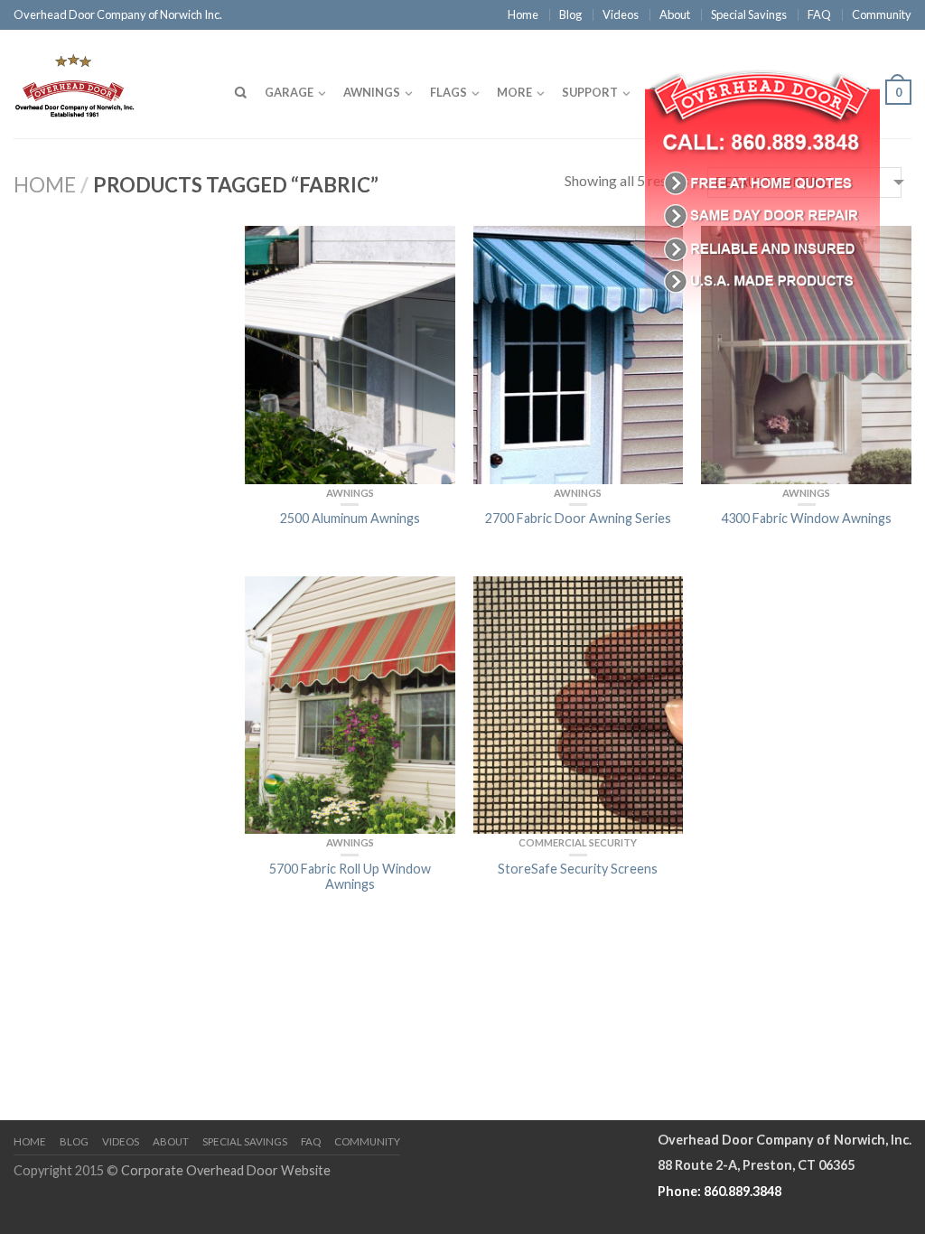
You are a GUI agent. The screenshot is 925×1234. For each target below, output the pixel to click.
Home (523, 14)
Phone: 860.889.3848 (719, 1191)
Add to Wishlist (432, 248)
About (674, 14)
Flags (448, 92)
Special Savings (749, 14)
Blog (570, 14)
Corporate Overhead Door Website (226, 1170)
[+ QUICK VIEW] (350, 354)
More (514, 92)
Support (590, 92)
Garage (289, 92)
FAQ (819, 14)
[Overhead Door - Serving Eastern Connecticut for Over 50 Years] (108, 81)
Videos (621, 14)
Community (881, 14)
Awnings (371, 92)
